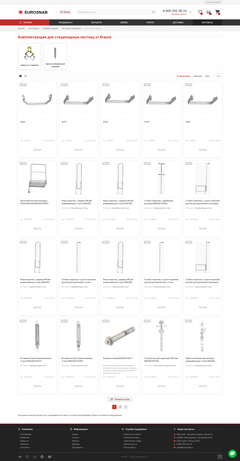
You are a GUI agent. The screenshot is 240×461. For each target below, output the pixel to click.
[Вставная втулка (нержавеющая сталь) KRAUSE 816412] (37, 336)
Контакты (207, 22)
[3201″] (203, 100)
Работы (75, 441)
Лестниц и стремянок (71, 28)
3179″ (146, 122)
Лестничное (34, 28)
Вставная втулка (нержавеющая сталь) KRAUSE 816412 (35, 359)
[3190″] (120, 100)
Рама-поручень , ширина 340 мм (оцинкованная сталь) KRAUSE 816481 (118, 281)
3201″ (188, 122)
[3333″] (37, 100)
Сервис (124, 22)
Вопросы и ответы (132, 434)
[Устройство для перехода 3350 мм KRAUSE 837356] (161, 336)
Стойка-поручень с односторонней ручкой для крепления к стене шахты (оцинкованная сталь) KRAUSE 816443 (161, 281)
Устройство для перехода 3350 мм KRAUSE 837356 (161, 359)
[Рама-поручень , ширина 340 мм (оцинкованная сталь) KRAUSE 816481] (120, 257)
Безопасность (130, 444)
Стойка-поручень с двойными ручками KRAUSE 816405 (158, 202)
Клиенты (24, 444)
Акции (66, 12)
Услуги (150, 22)
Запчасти (96, 22)
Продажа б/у (65, 22)
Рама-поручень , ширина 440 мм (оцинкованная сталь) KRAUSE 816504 (35, 281)
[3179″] (161, 100)
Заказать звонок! (179, 14)
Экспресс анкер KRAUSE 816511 (118, 358)
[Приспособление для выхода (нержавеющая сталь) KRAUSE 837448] (203, 336)
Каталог (27, 22)
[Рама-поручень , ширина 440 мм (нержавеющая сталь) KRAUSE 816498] (79, 179)
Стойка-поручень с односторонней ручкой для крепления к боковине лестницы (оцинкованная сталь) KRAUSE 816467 (203, 281)
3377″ (64, 122)
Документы (77, 447)
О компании (25, 434)
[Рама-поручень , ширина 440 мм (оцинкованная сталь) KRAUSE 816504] (37, 257)
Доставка (178, 22)
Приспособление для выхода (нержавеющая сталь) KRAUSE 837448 (200, 359)
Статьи (75, 437)
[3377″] (79, 100)
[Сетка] (20, 76)
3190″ (105, 122)
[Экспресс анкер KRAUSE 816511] (120, 336)
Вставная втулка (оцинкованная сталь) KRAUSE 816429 (77, 359)
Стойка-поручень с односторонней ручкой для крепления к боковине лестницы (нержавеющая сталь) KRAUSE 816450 (203, 202)
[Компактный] (25, 76)
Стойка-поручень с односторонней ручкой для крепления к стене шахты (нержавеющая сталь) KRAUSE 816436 (78, 281)
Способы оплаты (131, 437)
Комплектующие (50, 28)
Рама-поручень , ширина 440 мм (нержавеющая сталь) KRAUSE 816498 (77, 202)
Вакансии (24, 437)
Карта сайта (129, 447)
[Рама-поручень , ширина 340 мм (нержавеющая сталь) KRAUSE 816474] (120, 179)
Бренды (75, 444)
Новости (24, 441)
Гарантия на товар (132, 441)
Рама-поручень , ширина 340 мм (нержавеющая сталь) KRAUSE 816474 (118, 202)
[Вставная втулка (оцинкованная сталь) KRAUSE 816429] (79, 336)
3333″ (22, 122)
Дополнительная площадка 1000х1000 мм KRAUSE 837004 (34, 202)
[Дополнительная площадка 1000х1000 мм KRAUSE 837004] (37, 179)
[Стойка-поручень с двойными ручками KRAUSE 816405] (161, 179)
